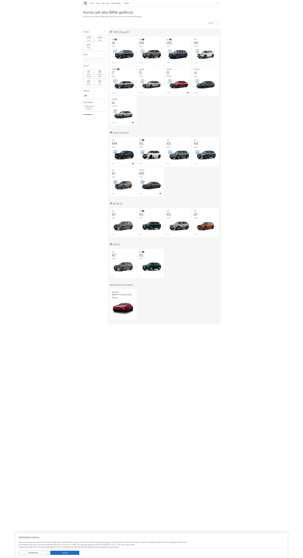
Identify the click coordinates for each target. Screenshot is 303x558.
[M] (86, 95)
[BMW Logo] (85, 3)
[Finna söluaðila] (218, 3)
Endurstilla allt (87, 114)
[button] (104, 31)
